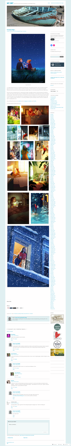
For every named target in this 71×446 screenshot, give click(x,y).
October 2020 (53, 204)
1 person (15, 338)
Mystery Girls (52, 99)
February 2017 (53, 261)
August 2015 (52, 285)
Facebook (30, 101)
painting (19, 313)
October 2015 (53, 282)
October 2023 (53, 157)
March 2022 (52, 182)
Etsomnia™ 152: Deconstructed (55, 104)
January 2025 (52, 137)
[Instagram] (54, 45)
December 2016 (53, 264)
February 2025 (53, 136)
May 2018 (52, 242)
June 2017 (52, 256)
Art (10, 313)
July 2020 (52, 208)
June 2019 (52, 225)
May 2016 (52, 273)
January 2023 (52, 169)
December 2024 (53, 139)
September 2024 (53, 143)
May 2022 (52, 179)
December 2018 (53, 233)
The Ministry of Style (54, 100)
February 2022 (53, 183)
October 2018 (53, 235)
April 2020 (52, 212)
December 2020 (53, 201)
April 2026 (52, 118)
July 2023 (52, 161)
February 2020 (53, 214)
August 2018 (52, 238)
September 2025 (53, 127)
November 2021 (53, 187)
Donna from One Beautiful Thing (17, 31)
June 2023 (52, 162)
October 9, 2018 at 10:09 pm (15, 381)
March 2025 (52, 135)
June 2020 (52, 209)
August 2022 (52, 175)
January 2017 (52, 263)
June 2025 (52, 131)
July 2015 (52, 286)
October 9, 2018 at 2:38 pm (18, 373)
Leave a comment (10, 331)
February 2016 (53, 277)
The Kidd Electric (53, 98)
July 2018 (52, 239)
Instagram (26, 101)
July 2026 (52, 114)
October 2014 (53, 298)
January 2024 (52, 153)
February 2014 (53, 308)
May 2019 (52, 226)
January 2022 (52, 184)
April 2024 (52, 149)
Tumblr (35, 101)
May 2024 (52, 148)
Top (7, 443)
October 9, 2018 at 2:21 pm (16, 344)
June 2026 (52, 115)
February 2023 (53, 167)
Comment (45, 432)
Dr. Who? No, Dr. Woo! (54, 102)
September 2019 (53, 221)
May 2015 (52, 289)
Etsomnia (52, 85)
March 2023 (52, 166)
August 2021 (52, 191)
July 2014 (52, 302)
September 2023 (53, 158)
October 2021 (53, 188)
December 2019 (53, 217)
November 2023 (53, 156)
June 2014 (52, 303)
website (19, 101)
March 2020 (52, 213)
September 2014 (53, 299)
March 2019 (52, 229)
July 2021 (52, 192)
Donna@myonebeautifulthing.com (18, 395)
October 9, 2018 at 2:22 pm (16, 364)
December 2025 (53, 123)
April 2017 (52, 259)
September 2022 (53, 174)
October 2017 (53, 251)
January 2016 (52, 278)
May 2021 (52, 195)
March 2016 (52, 276)
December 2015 (53, 280)
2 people (15, 359)
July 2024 (52, 145)
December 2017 (53, 248)
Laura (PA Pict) (14, 353)
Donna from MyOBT (16, 343)
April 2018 (52, 243)
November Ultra (53, 108)
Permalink (31, 313)
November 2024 (53, 140)
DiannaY (12, 380)
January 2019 (52, 231)
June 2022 (52, 178)
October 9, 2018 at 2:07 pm (14, 354)
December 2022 (53, 170)
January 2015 (52, 294)
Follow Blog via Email (55, 33)
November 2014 (53, 297)
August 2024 (52, 144)
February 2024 (53, 152)
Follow (52, 39)
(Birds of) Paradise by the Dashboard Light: (57, 107)
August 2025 (52, 128)
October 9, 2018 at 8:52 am (14, 335)
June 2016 (52, 272)
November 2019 (53, 218)
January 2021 (52, 200)
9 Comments (24, 31)
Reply (12, 340)
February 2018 (53, 246)
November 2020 (53, 203)
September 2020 (53, 205)
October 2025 (53, 126)
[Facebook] (51, 45)
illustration (16, 313)
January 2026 (52, 122)
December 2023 (53, 154)
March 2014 (52, 307)
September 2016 (53, 268)
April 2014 (52, 306)
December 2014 (53, 295)
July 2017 (52, 255)
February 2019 (53, 230)
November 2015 (53, 281)
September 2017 (53, 252)
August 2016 (52, 269)
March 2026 (52, 119)
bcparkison (13, 334)
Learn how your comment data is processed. (27, 435)
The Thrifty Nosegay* (54, 103)
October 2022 (53, 173)
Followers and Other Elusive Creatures (56, 72)
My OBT (10, 3)
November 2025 (53, 124)
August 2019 (52, 222)
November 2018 (53, 234)
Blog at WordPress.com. (10, 442)
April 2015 (52, 290)
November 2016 (53, 265)
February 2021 (53, 199)
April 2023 (52, 165)
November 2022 (53, 171)
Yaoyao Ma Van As (26, 313)
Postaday (22, 313)
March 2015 (52, 291)
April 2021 (52, 196)
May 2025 (52, 132)
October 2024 (53, 141)
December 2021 (53, 186)
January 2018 (52, 247)
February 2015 (53, 293)
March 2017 (52, 260)
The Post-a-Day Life (53, 73)
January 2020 (52, 216)
